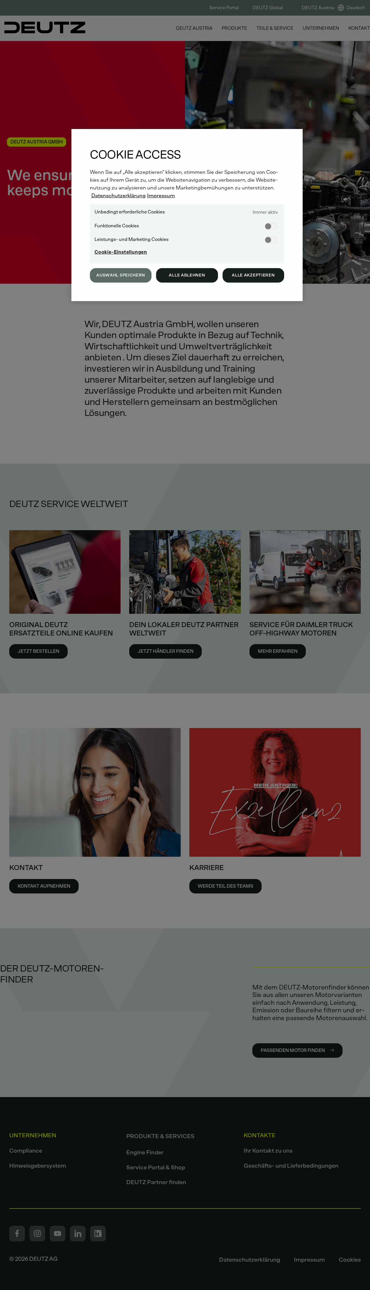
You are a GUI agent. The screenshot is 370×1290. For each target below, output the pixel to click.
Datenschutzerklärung (118, 195)
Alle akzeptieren (253, 275)
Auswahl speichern (120, 275)
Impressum (161, 195)
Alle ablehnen (187, 275)
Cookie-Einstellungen (121, 252)
